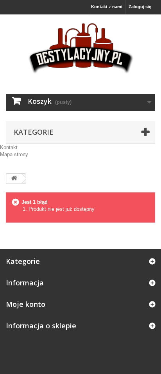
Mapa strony (14, 154)
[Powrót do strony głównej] (14, 178)
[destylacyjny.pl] (80, 47)
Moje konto (25, 304)
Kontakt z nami (106, 6)
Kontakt (9, 147)
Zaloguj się (140, 6)
